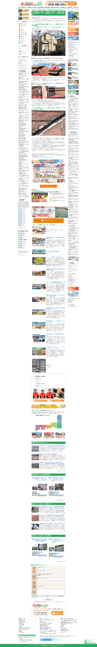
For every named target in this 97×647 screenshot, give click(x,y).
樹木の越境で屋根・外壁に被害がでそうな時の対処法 (73, 124)
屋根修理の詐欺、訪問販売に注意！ (73, 115)
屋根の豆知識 (47, 7)
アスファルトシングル (22, 52)
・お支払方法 (20, 626)
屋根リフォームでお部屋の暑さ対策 (73, 252)
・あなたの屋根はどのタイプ (64, 621)
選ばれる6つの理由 (71, 47)
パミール (59, 99)
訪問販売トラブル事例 (71, 116)
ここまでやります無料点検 (72, 53)
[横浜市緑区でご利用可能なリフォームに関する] (48, 406)
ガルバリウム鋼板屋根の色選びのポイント (24, 186)
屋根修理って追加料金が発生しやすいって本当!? (73, 121)
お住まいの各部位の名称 (22, 75)
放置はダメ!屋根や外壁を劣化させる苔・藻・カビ (24, 171)
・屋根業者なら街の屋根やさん (65, 630)
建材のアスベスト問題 (22, 153)
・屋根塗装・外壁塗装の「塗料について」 (67, 623)
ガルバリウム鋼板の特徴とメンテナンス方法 (24, 184)
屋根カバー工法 (38, 140)
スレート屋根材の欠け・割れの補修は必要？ (73, 157)
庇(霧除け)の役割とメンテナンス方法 (24, 113)
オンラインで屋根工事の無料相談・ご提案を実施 (73, 99)
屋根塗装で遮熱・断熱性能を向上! (73, 212)
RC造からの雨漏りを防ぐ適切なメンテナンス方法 (23, 194)
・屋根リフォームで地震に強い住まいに (45, 627)
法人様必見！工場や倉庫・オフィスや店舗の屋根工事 (73, 247)
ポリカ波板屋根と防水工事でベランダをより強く (73, 231)
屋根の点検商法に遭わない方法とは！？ (73, 119)
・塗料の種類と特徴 (63, 624)
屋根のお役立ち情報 (55, 7)
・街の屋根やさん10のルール (22, 622)
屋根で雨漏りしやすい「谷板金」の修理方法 (23, 145)
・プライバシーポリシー (64, 631)
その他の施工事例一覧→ (61, 500)
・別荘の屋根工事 (42, 632)
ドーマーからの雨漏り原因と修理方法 (24, 197)
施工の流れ (35, 7)
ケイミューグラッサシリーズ (23, 68)
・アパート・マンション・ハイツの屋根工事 (46, 630)
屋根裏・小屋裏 (21, 133)
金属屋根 (20, 51)
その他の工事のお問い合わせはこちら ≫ (48, 186)
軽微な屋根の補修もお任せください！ (73, 255)
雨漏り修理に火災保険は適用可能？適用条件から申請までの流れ (73, 196)
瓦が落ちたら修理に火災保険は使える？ (73, 193)
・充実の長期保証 (21, 624)
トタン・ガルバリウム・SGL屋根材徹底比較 (24, 179)
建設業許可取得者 (71, 279)
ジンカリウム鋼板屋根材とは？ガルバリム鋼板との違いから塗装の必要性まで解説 (48, 462)
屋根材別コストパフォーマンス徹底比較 (24, 164)
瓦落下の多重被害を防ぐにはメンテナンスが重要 (73, 191)
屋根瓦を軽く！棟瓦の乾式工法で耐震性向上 (73, 202)
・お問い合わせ (62, 632)
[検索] (78, 10)
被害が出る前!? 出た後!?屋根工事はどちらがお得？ (73, 112)
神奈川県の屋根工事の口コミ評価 (73, 129)
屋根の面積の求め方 (22, 122)
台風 (58, 77)
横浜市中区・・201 (21, 211)
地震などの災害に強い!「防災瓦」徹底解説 (73, 205)
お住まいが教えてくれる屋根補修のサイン (73, 146)
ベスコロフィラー (71, 268)
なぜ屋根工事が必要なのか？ (73, 134)
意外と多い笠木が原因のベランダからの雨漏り (24, 84)
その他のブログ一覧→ (61, 470)
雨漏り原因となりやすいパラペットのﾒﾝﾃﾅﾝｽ (24, 97)
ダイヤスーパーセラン (71, 265)
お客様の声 (70, 7)
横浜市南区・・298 (21, 212)
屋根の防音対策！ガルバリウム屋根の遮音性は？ (73, 221)
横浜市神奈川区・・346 (22, 209)
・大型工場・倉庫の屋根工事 (43, 629)
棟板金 (55, 18)
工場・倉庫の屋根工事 (71, 238)
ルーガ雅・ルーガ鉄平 (22, 60)
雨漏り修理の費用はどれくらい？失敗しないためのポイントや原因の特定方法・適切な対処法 (73, 143)
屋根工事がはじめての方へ (72, 44)
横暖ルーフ (20, 63)
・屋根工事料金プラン (42, 622)
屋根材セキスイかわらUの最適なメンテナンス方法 (73, 169)
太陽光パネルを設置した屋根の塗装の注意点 (73, 164)
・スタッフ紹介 (62, 628)
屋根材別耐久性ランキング (23, 166)
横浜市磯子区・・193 (21, 216)
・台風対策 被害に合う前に (43, 626)
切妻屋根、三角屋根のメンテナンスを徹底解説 (24, 129)
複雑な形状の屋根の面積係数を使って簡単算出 (22, 125)
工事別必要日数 (70, 181)
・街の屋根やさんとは (21, 620)
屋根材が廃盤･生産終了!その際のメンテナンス (22, 173)
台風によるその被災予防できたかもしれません (73, 188)
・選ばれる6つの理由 (21, 621)
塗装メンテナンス (49, 103)
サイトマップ (70, 285)
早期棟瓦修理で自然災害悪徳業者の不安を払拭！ (22, 108)
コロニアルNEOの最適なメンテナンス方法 (73, 172)
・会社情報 (62, 625)
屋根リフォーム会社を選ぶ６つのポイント (73, 184)
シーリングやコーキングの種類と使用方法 (24, 115)
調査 (34, 19)
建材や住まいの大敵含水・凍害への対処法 (22, 138)
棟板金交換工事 (45, 80)
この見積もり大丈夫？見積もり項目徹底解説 (73, 109)
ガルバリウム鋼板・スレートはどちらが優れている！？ (24, 181)
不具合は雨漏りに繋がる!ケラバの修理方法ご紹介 (24, 82)
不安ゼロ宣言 (70, 50)
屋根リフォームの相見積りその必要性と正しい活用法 (73, 104)
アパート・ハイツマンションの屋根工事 (73, 240)
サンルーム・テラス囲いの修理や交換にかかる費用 (73, 243)
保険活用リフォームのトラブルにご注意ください (73, 127)
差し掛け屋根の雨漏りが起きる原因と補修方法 (24, 131)
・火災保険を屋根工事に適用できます (45, 628)
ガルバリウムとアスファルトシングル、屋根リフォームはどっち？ (73, 218)
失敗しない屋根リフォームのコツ (73, 136)
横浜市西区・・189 (21, 210)
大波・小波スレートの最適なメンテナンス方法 (24, 110)
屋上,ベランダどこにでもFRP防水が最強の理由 (24, 100)
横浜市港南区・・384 (21, 213)
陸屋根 (20, 54)
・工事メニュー (41, 621)
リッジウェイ (21, 66)
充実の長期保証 (70, 55)
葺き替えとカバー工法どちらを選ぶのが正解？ (73, 149)
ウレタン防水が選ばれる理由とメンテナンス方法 (24, 92)
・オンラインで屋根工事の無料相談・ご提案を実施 (68, 620)
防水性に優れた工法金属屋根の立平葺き (24, 118)
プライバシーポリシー (52, 601)
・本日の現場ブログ (21, 632)
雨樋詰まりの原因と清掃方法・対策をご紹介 (73, 233)
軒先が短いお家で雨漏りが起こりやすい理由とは (24, 149)
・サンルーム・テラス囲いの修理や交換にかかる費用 (47, 631)
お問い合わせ (75, 7)
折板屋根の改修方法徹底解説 (73, 162)
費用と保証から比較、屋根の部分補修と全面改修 (73, 139)
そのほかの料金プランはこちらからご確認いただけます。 (42, 157)
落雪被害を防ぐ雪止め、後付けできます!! (73, 250)
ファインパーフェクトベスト (73, 269)
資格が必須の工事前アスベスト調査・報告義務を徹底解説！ (24, 156)
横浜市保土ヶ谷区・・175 (22, 214)
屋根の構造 (20, 77)
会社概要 (29, 7)
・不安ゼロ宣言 (20, 623)
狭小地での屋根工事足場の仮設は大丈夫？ (73, 178)
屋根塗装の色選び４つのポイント (73, 210)
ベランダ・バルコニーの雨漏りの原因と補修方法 (24, 102)
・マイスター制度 (21, 625)
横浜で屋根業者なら (71, 280)
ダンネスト (70, 271)
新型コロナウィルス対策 (42, 150)
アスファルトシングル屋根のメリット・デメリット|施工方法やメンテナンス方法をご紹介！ (49, 445)
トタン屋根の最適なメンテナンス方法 (73, 160)
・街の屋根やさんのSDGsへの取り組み (24, 627)
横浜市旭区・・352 (21, 215)
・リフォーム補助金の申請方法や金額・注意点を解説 (47, 633)
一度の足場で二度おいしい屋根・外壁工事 (73, 215)
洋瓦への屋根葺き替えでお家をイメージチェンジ (24, 176)
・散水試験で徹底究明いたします (44, 625)
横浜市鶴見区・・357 (21, 208)
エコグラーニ (21, 62)
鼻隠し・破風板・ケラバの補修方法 (24, 79)
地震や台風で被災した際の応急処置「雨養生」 (24, 121)
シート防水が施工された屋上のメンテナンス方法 (24, 95)
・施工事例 (20, 630)
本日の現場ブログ (63, 7)
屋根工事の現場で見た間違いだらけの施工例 (73, 207)
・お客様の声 (20, 631)
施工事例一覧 (24, 7)
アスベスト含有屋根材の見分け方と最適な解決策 (24, 152)
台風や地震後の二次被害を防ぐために (73, 199)
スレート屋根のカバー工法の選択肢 (73, 155)
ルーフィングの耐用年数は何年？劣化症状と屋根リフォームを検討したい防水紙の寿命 (49, 523)
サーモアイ (70, 266)
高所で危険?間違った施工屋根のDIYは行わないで (23, 189)
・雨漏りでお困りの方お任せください (45, 624)
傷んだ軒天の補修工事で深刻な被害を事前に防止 (24, 87)
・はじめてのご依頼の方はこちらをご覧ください (47, 620)
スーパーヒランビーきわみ (23, 65)
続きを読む (49, 231)
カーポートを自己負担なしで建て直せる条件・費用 (73, 228)
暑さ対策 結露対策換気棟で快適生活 (22, 136)
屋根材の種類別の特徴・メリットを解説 (24, 74)
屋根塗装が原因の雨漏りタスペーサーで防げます (22, 90)
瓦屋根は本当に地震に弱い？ (73, 223)
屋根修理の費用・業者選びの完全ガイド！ (73, 102)
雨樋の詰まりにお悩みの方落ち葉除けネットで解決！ (73, 236)
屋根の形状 (20, 126)
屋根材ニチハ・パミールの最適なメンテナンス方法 (73, 167)
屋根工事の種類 (41, 7)
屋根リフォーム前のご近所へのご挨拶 (73, 107)
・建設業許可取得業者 (63, 629)
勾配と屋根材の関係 (22, 140)
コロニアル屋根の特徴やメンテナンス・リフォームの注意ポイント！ (73, 175)
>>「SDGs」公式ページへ (22, 254)
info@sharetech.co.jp (74, 306)
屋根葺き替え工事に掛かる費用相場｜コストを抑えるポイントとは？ (73, 152)
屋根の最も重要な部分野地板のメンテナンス (22, 160)
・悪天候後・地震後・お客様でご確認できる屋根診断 (68, 622)
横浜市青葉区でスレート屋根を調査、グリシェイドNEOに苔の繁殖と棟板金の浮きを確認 (49, 506)
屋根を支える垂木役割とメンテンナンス (22, 191)
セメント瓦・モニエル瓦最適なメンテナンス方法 (22, 105)
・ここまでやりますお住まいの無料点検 (45, 623)
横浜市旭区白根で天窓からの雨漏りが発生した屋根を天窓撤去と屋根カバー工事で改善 (41, 540)
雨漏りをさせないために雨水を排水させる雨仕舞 (24, 142)
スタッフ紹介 (70, 277)
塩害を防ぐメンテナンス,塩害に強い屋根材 (24, 168)
